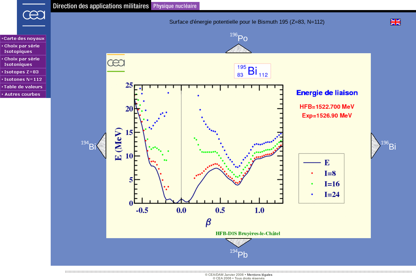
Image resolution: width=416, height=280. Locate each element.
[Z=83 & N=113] (376, 146)
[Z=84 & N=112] (238, 48)
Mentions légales (259, 274)
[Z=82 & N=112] (238, 243)
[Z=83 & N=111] (101, 146)
